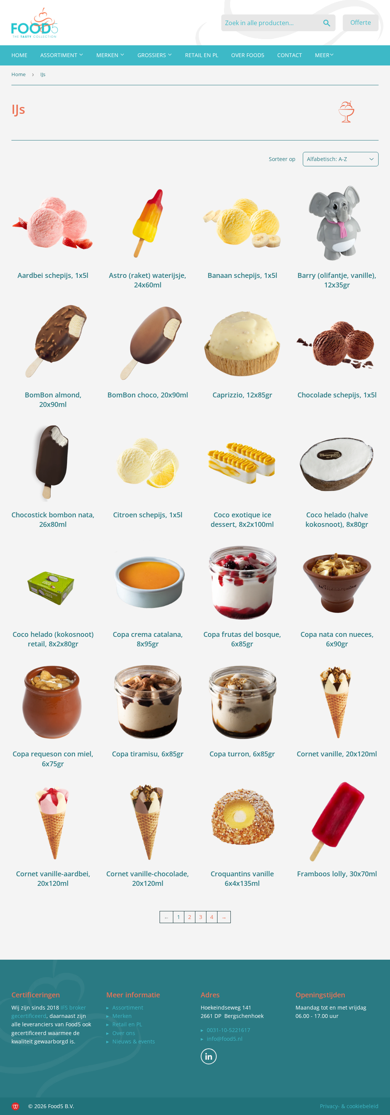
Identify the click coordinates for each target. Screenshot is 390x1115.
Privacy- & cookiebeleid (349, 1106)
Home (19, 55)
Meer (322, 55)
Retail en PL (201, 55)
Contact (289, 55)
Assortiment (59, 55)
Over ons (123, 1033)
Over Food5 (247, 55)
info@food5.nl (225, 1038)
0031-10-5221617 (228, 1030)
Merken (108, 55)
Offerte (360, 22)
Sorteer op (282, 159)
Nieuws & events (133, 1041)
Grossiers (152, 55)
